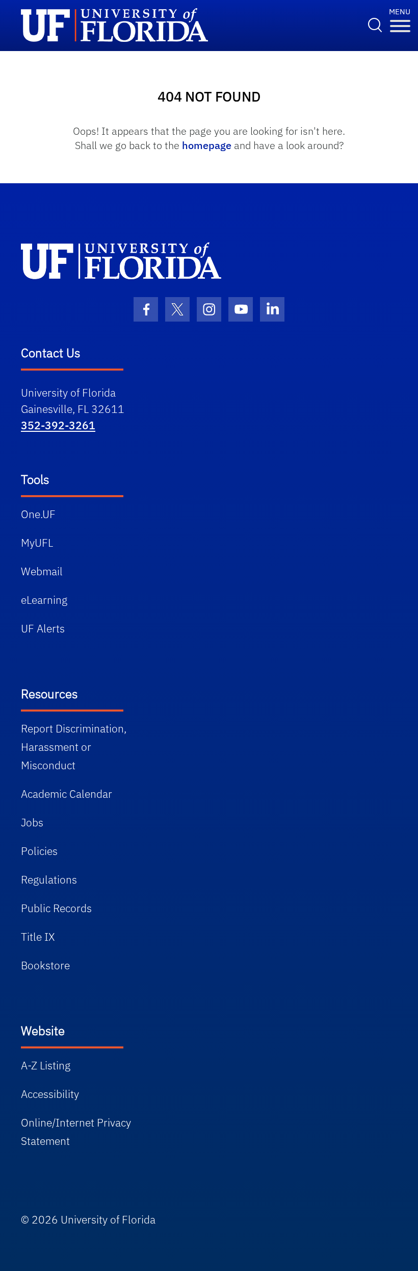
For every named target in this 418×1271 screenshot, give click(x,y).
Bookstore (45, 965)
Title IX (38, 937)
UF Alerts (43, 628)
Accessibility (50, 1094)
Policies (39, 851)
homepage (206, 145)
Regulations (49, 879)
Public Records (56, 908)
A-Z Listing (45, 1065)
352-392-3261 (58, 425)
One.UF (38, 514)
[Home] (121, 260)
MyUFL (37, 542)
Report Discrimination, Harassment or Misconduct (73, 746)
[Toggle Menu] (400, 26)
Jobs (32, 822)
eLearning (44, 600)
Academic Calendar (66, 794)
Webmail (42, 571)
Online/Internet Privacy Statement (76, 1131)
